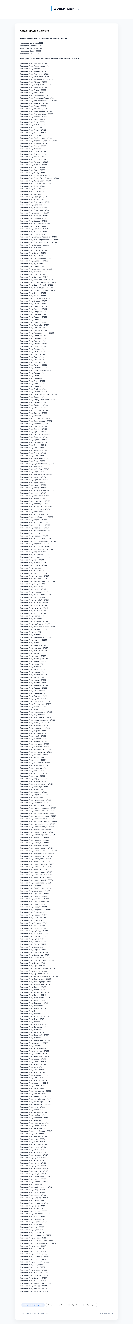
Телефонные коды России (57, 1305)
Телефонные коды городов (33, 1305)
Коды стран (91, 1305)
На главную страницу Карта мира (33, 1313)
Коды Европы (76, 1305)
